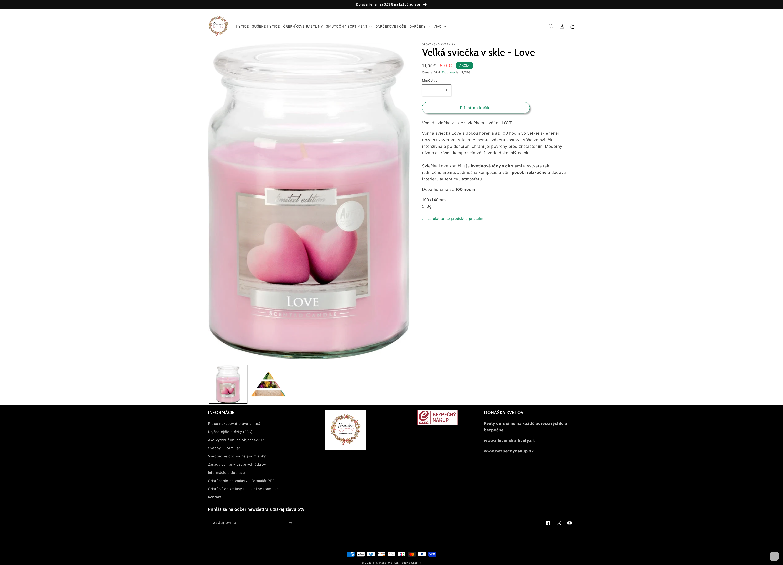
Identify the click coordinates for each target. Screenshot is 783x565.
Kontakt (214, 497)
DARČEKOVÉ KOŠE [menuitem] (390, 26)
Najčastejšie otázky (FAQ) (230, 432)
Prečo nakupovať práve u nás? (234, 424)
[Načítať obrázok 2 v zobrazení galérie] (269, 384)
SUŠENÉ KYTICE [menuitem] (266, 26)
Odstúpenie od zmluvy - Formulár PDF (241, 481)
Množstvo (430, 80)
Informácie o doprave (226, 473)
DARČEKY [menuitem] (417, 26)
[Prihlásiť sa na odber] (290, 522)
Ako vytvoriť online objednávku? (236, 440)
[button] (551, 26)
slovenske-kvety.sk (386, 562)
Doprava (448, 72)
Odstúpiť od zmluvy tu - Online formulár (243, 489)
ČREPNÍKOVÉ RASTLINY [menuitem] (303, 26)
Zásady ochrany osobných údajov (237, 464)
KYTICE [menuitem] (242, 26)
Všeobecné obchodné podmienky (237, 456)
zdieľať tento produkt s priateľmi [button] (456, 218)
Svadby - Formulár (224, 448)
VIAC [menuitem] (438, 26)
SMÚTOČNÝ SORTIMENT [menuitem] (346, 26)
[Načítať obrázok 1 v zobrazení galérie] (228, 384)
